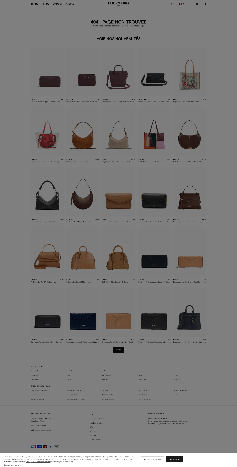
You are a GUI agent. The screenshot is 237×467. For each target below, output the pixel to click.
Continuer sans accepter (11, 465)
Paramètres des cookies (152, 459)
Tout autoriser (174, 459)
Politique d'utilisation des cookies (38, 462)
